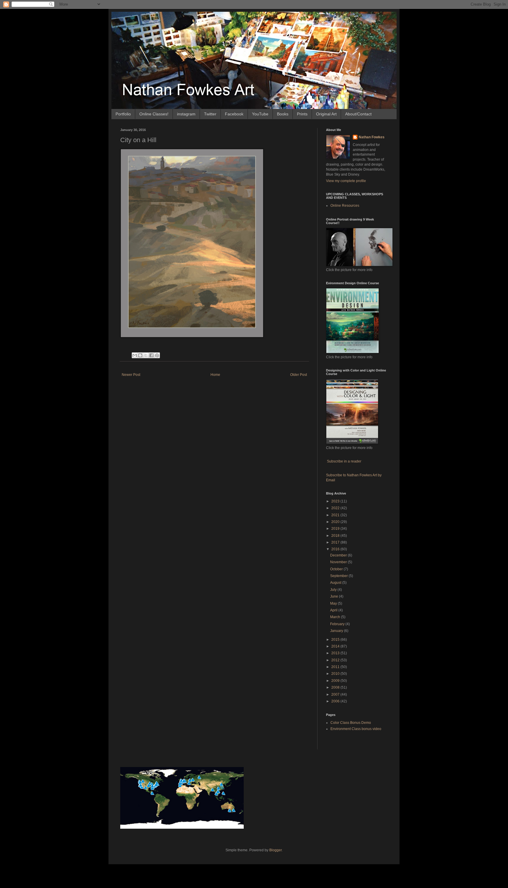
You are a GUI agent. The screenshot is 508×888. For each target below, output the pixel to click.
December (339, 555)
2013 (335, 653)
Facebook (234, 114)
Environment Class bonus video (355, 729)
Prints (302, 114)
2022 (335, 508)
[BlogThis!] (140, 355)
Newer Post (131, 375)
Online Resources (344, 206)
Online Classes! (153, 114)
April (334, 610)
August (336, 583)
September (339, 576)
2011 (335, 667)
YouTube (260, 114)
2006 (335, 701)
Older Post (298, 375)
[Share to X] (146, 355)
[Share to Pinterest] (157, 355)
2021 (335, 515)
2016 (335, 549)
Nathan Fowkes (372, 137)
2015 (335, 640)
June (334, 596)
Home (215, 375)
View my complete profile (346, 181)
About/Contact (358, 114)
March (335, 617)
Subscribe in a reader (344, 461)
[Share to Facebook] (151, 355)
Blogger (275, 850)
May (334, 603)
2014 (335, 646)
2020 (335, 522)
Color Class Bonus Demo (350, 723)
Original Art (326, 114)
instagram (186, 114)
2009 (335, 681)
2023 (335, 501)
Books (282, 114)
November (339, 562)
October (337, 569)
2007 (335, 694)
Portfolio (123, 114)
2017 (335, 542)
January (337, 631)
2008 (335, 687)
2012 (335, 660)
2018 (335, 536)
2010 (335, 674)
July (333, 590)
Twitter (210, 114)
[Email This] (135, 355)
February (337, 624)
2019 (335, 529)
